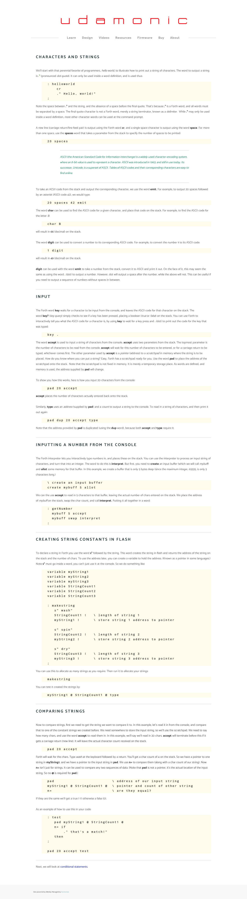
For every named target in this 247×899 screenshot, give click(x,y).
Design (87, 37)
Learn (71, 37)
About (175, 37)
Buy (161, 37)
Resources (123, 37)
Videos (104, 37)
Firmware (144, 37)
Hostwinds (65, 892)
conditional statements (73, 866)
